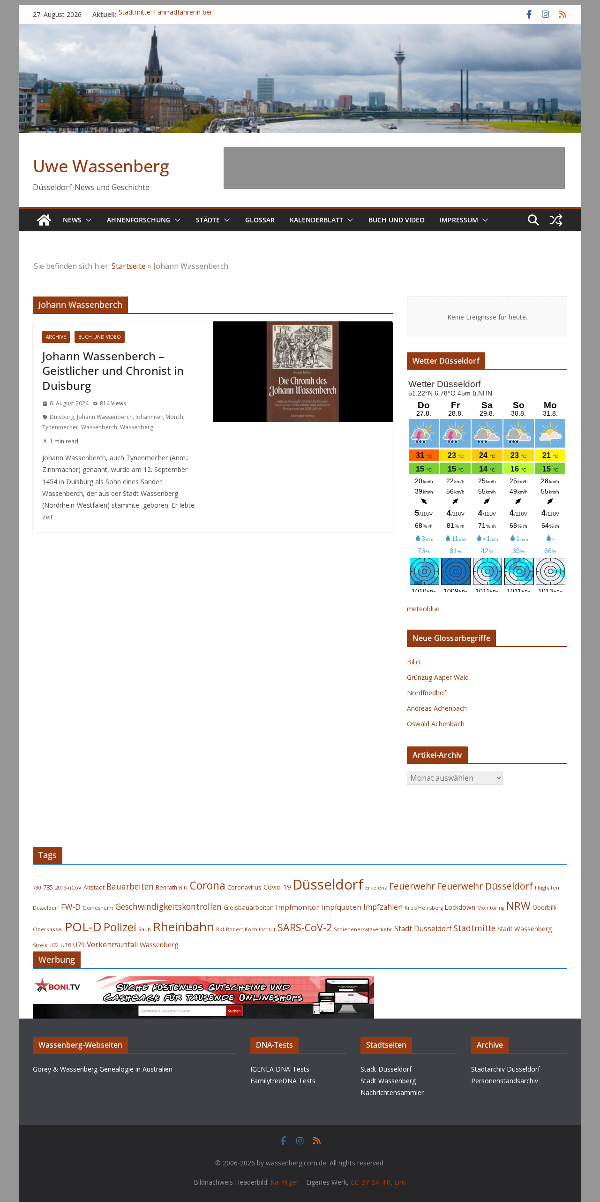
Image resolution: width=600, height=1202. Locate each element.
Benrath (166, 887)
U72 (54, 945)
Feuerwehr (412, 886)
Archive (56, 337)
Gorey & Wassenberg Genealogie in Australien (102, 1069)
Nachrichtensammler (392, 1092)
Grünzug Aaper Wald (438, 677)
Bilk (183, 887)
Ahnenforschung (139, 219)
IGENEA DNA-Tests (279, 1069)
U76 (65, 945)
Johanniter (149, 417)
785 (48, 887)
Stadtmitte (474, 928)
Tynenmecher (60, 427)
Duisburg (62, 417)
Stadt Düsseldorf (423, 928)
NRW (518, 905)
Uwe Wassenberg (101, 165)
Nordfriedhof (426, 692)
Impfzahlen (383, 907)
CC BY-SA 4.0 (370, 1182)
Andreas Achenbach (437, 708)
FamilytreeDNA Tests (282, 1080)
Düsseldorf (327, 884)
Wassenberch (99, 427)
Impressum (459, 219)
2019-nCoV (68, 887)
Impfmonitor (297, 907)
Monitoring (490, 908)
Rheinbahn (183, 926)
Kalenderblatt (316, 219)
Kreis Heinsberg (424, 908)
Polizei (120, 927)
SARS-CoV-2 (305, 927)
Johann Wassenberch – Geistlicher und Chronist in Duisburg (113, 370)
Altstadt (94, 887)
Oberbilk (544, 908)
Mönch (174, 417)
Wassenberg (136, 427)
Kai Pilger (284, 1182)
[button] (87, 220)
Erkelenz (376, 887)
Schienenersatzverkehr (363, 929)
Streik (40, 945)
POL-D (83, 926)
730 (37, 887)
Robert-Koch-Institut (251, 929)
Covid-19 (277, 886)
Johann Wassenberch (105, 417)
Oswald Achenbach (436, 723)
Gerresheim (97, 907)
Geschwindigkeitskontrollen (168, 906)
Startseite (129, 266)
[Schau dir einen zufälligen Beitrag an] (556, 220)
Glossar (260, 219)
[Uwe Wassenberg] (44, 220)
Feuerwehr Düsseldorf (485, 886)
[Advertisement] (394, 168)
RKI (220, 929)
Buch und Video (396, 219)
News (72, 219)
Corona (207, 885)
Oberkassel (48, 929)
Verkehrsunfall (112, 944)
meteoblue (423, 608)
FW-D (71, 906)
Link (400, 1182)
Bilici (413, 661)
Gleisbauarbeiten (249, 907)
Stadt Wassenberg (524, 929)
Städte (208, 219)
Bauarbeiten (130, 886)
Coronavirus (244, 887)
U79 (79, 944)
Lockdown (460, 907)
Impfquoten (341, 907)
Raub (144, 929)
